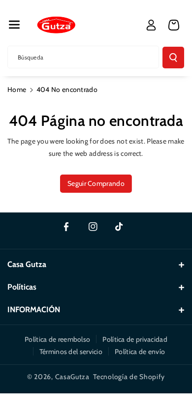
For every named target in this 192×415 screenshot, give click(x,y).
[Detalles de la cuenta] (151, 25)
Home (16, 89)
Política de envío (140, 351)
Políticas (21, 287)
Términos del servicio (70, 351)
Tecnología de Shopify (129, 376)
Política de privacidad (134, 339)
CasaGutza (72, 376)
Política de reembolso (57, 339)
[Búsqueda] (173, 57)
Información (33, 309)
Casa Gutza (26, 264)
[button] (14, 24)
